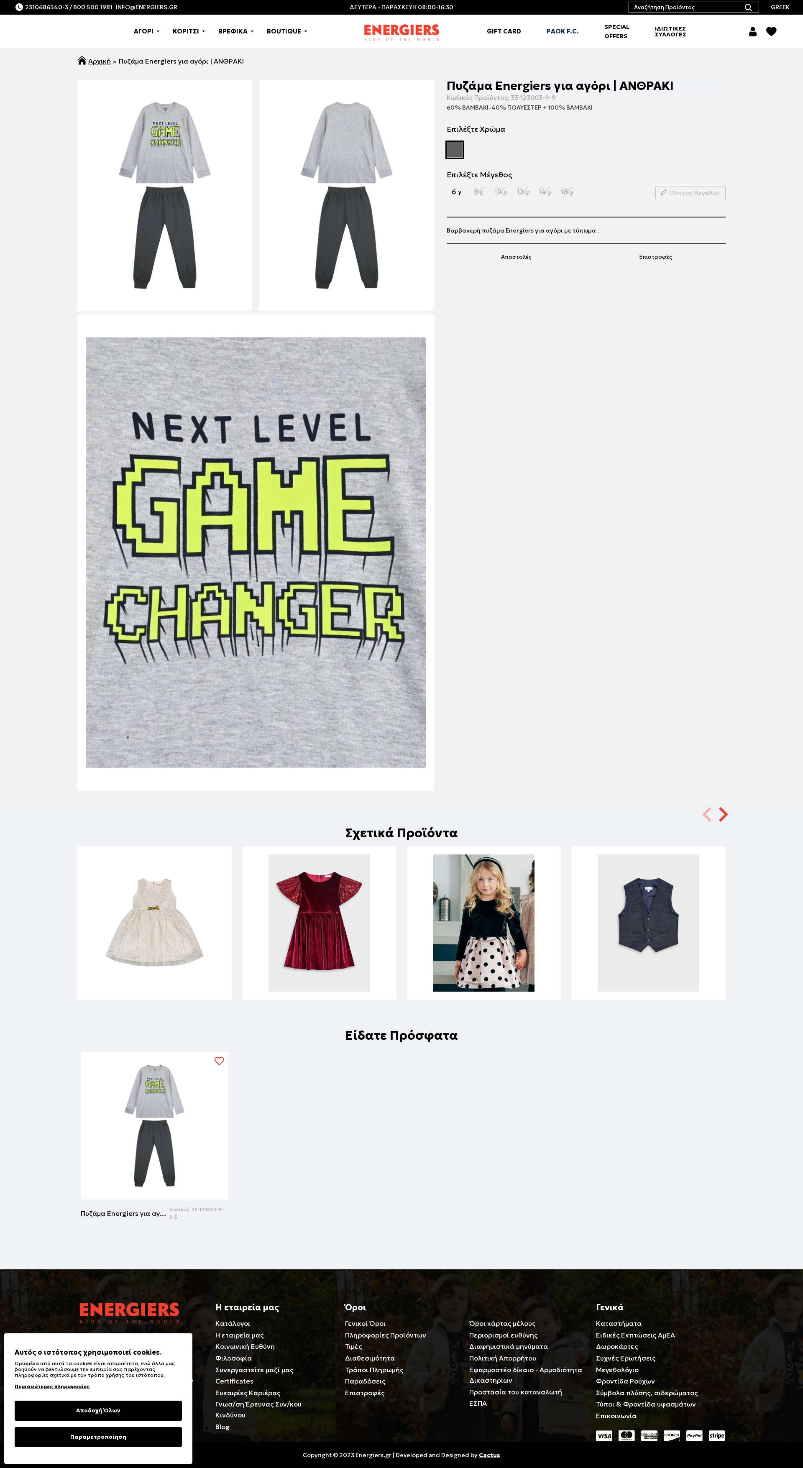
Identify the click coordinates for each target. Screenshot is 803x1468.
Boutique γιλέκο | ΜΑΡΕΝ (648, 966)
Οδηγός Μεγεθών (694, 193)
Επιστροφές (655, 257)
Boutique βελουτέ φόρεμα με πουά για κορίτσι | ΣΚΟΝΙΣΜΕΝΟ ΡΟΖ (484, 966)
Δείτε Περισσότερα (154, 978)
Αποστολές (516, 257)
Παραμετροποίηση (98, 1436)
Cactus (489, 1455)
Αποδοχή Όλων (98, 1410)
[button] (723, 813)
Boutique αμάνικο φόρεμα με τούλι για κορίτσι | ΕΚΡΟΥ (154, 966)
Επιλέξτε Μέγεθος (479, 174)
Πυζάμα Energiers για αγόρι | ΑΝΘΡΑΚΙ (125, 1213)
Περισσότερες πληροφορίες (52, 1386)
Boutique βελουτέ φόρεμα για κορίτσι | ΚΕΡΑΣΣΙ (319, 966)
